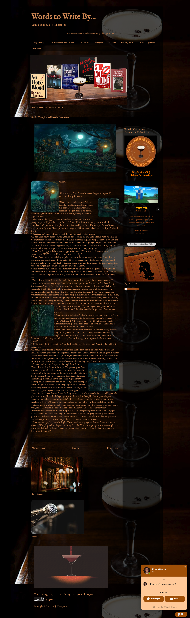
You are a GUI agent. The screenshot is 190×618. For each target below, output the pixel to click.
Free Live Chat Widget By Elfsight (165, 607)
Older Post (112, 448)
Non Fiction (38, 48)
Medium (112, 43)
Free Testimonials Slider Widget (142, 244)
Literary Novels (128, 43)
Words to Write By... (63, 17)
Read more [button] (141, 226)
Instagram (99, 43)
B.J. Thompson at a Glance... (62, 43)
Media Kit (85, 43)
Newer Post (38, 448)
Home (75, 448)
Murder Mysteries (147, 43)
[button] (124, 209)
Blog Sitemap (39, 43)
